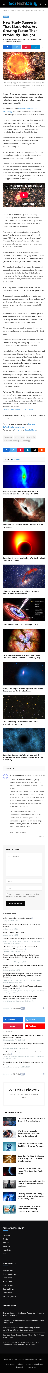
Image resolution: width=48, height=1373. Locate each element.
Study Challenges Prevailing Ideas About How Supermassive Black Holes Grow (23, 689)
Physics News (8, 1285)
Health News (8, 1281)
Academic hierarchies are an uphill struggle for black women (23, 1043)
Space (6, 17)
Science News (8, 1289)
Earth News (7, 1278)
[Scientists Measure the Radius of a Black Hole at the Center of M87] (24, 543)
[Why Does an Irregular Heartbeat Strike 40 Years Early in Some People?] (9, 1134)
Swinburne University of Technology (17, 441)
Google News (30, 430)
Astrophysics (19, 437)
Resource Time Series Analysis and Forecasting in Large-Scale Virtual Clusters (22, 987)
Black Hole (31, 437)
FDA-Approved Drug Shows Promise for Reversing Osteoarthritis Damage (29, 1208)
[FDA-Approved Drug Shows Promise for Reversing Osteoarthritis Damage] (9, 1209)
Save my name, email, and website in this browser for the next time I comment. (23, 895)
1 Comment (8, 41)
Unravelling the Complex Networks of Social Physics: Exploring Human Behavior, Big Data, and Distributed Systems (21, 957)
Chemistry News (9, 1274)
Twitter (5, 1239)
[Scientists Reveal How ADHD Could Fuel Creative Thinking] (9, 1146)
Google (17, 430)
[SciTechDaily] (23, 3)
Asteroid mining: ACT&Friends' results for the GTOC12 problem (21, 925)
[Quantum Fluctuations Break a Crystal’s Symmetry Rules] (9, 1121)
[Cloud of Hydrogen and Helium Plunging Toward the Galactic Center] (24, 576)
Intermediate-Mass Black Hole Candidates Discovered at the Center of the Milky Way (21, 656)
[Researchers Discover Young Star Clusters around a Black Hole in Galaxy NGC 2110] (24, 476)
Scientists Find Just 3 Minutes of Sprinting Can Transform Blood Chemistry (31, 1158)
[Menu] (4, 4)
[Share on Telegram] (35, 47)
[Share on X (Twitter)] (16, 47)
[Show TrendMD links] (44, 1008)
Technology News (10, 1296)
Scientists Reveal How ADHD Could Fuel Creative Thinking (31, 1144)
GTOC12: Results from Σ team (13, 932)
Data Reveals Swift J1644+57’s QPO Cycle (20, 624)
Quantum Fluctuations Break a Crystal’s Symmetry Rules (31, 1119)
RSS (4, 1254)
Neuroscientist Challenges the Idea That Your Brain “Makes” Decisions (31, 1183)
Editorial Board (39, 1364)
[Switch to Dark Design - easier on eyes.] (40, 4)
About (20, 1364)
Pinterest (6, 1246)
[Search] (44, 3)
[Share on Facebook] (7, 47)
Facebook (6, 1235)
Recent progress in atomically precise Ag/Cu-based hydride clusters (23, 966)
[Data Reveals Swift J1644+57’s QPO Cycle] (24, 609)
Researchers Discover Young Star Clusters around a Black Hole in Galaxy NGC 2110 (21, 492)
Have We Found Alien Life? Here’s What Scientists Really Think (30, 1171)
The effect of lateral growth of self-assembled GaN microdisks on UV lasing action (20, 948)
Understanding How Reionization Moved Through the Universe (21, 723)
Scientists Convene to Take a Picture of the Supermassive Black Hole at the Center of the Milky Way (23, 757)
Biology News (8, 1270)
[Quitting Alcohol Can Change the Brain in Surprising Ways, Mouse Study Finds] (9, 1196)
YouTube (6, 1243)
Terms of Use (31, 1367)
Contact (28, 1364)
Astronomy (8, 437)
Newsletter (7, 1250)
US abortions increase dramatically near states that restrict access (23, 1063)
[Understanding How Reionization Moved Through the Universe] (24, 707)
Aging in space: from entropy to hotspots (17, 918)
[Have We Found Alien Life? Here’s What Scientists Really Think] (9, 1171)
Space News (7, 1293)
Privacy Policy (19, 1367)
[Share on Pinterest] (26, 47)
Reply (41, 837)
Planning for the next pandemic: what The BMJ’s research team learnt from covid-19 (23, 1036)
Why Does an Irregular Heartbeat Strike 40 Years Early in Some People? (29, 1133)
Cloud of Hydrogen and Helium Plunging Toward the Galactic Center (21, 592)
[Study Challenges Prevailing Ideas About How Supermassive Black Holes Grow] (24, 673)
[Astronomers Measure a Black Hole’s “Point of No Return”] (24, 510)
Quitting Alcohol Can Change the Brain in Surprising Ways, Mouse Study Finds (31, 1196)
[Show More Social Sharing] (43, 47)
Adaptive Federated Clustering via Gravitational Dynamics (22, 938)
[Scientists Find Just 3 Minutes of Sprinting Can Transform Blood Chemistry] (9, 1159)
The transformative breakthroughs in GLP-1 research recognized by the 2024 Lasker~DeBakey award (21, 997)
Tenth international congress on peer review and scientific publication (22, 1053)
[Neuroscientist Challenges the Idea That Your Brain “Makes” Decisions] (9, 1184)
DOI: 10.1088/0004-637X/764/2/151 (18, 409)
